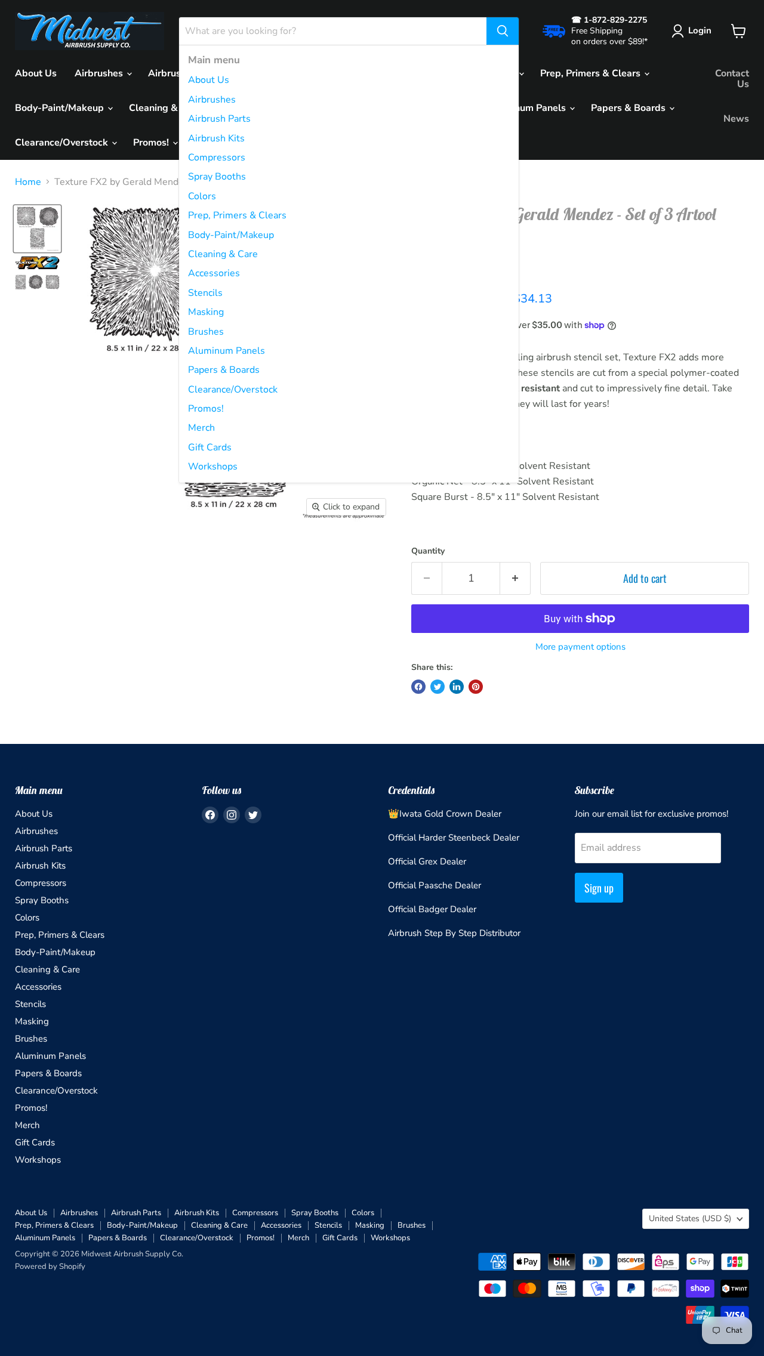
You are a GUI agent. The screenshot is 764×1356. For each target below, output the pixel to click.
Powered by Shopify (50, 1266)
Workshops (213, 466)
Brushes (206, 331)
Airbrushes (212, 99)
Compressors (216, 157)
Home (28, 182)
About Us (208, 80)
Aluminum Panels (226, 350)
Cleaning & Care (223, 254)
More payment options (580, 647)
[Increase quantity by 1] (515, 578)
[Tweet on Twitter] (437, 686)
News (736, 118)
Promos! (206, 408)
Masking (206, 312)
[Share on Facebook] (418, 686)
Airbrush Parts (219, 118)
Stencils (205, 292)
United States (690, 1218)
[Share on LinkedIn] (456, 686)
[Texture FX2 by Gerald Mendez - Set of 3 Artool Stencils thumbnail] (37, 228)
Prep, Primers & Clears (237, 215)
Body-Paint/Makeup (231, 235)
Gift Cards (210, 447)
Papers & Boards (224, 369)
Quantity (428, 551)
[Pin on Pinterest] (476, 686)
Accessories (214, 273)
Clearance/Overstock (233, 389)
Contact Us (732, 79)
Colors (202, 196)
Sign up (599, 887)
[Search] (502, 31)
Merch (201, 427)
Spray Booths (217, 176)
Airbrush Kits (216, 138)
